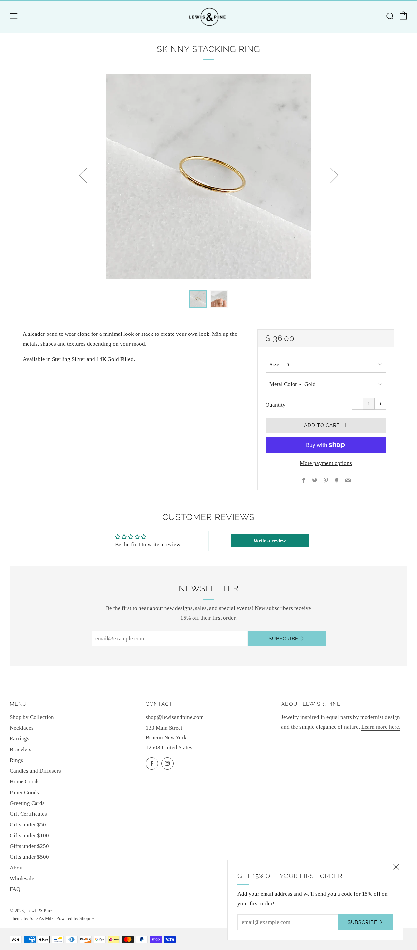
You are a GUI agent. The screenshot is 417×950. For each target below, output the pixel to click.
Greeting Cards (27, 803)
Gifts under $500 (29, 857)
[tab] (198, 299)
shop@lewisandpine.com (175, 717)
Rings (16, 760)
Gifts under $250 (29, 846)
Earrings (19, 738)
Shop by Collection (32, 717)
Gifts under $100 (29, 835)
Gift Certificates (28, 814)
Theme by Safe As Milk (32, 918)
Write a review (269, 540)
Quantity (276, 405)
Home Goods (25, 782)
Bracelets (20, 749)
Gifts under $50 (28, 825)
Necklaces (22, 728)
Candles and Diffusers (35, 771)
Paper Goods (24, 792)
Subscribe (283, 639)
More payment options (326, 463)
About (17, 868)
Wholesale (22, 878)
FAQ (15, 889)
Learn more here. (380, 727)
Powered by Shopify (75, 918)
